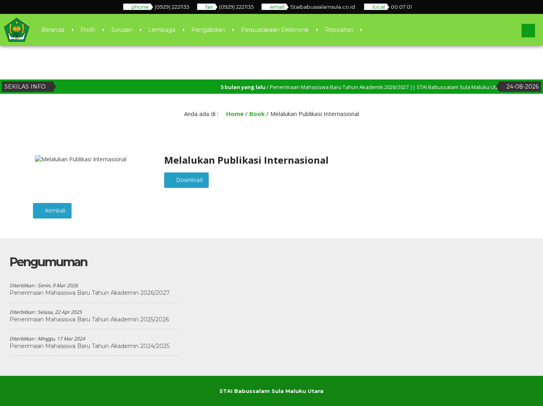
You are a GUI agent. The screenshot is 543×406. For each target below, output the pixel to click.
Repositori (339, 29)
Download (189, 180)
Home (234, 114)
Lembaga (161, 29)
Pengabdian (208, 29)
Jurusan (121, 29)
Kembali (54, 210)
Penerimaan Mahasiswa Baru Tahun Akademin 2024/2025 (89, 346)
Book (257, 114)
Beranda (52, 29)
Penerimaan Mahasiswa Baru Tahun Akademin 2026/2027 (90, 292)
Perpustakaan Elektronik (275, 29)
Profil (87, 29)
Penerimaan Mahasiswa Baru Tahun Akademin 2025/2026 (89, 319)
